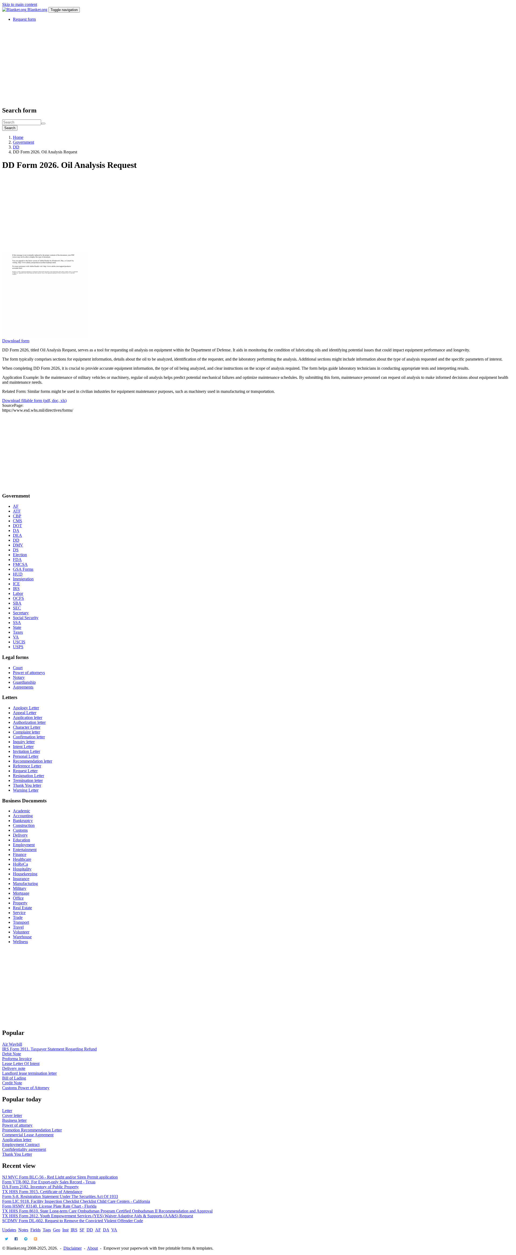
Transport (21, 922)
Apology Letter (26, 708)
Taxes (18, 632)
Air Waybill (12, 1044)
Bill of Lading (14, 1078)
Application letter (27, 717)
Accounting (23, 815)
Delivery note (13, 1068)
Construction (24, 825)
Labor (18, 593)
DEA (17, 535)
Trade (18, 917)
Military (19, 888)
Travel (18, 927)
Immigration (23, 579)
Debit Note (11, 1054)
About (92, 1248)
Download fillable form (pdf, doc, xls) (34, 400)
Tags (47, 1230)
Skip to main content (19, 4)
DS (16, 550)
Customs (20, 830)
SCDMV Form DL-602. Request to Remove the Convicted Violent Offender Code (72, 1220)
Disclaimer (72, 1248)
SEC (17, 608)
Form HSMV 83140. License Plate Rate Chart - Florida (49, 1206)
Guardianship (24, 682)
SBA (17, 603)
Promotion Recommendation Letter (32, 1130)
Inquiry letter (24, 741)
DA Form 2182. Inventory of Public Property (40, 1187)
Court (18, 667)
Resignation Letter (28, 775)
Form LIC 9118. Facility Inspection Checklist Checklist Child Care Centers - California (76, 1201)
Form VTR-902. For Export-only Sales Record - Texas (48, 1182)
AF (16, 506)
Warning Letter (25, 790)
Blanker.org (37, 9)
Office (18, 898)
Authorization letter (29, 722)
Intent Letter (23, 746)
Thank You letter (27, 785)
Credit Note (12, 1083)
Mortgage (21, 893)
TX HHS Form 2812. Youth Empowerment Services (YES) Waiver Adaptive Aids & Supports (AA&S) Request (97, 1216)
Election (20, 554)
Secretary (21, 613)
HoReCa (20, 864)
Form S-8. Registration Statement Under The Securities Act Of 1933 (60, 1196)
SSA (17, 622)
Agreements (23, 687)
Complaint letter (26, 732)
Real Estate (22, 907)
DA (16, 530)
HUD (18, 574)
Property (20, 903)
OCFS (18, 598)
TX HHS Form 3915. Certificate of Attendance (42, 1191)
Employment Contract (21, 1144)
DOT (17, 525)
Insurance (21, 878)
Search (9, 128)
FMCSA (20, 564)
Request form (24, 19)
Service (19, 912)
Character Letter (26, 727)
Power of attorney (17, 1125)
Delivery (20, 835)
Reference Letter (27, 766)
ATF (17, 511)
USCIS (19, 642)
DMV (18, 545)
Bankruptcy (23, 820)
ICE (16, 583)
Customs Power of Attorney (25, 1087)
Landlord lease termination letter (29, 1073)
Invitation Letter (26, 751)
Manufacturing (25, 883)
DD (16, 147)
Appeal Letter (24, 712)
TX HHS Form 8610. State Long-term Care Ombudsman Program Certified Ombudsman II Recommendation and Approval (107, 1211)
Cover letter (12, 1115)
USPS (18, 646)
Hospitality (22, 869)
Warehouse (22, 937)
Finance (19, 854)
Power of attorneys (29, 672)
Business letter (14, 1120)
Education (21, 840)
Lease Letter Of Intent (21, 1063)
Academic (21, 811)
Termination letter (28, 780)
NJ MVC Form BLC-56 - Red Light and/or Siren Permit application (60, 1177)
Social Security (25, 617)
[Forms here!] (14, 9)
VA (16, 637)
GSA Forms (23, 569)
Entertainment (25, 849)
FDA (17, 559)
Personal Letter (25, 756)
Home (18, 137)
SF (82, 1230)
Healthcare (22, 859)
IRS (16, 588)
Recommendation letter (32, 761)
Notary (19, 677)
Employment (24, 844)
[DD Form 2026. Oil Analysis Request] (45, 336)
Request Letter (25, 770)
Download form (15, 341)
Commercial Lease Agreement (27, 1135)
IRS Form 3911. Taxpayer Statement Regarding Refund (49, 1049)
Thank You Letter (17, 1154)
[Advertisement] (163, 63)
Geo (56, 1230)
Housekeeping (25, 874)
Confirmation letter (29, 737)
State (17, 627)
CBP (17, 516)
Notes (23, 1230)
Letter (7, 1110)
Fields (35, 1230)
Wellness (20, 941)
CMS (17, 521)
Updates (9, 1230)
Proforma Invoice (17, 1058)
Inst (65, 1230)
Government (23, 142)
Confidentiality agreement (24, 1149)
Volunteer (21, 932)
